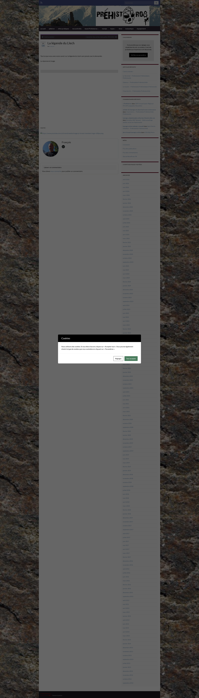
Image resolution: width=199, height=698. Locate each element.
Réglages (118, 359)
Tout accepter (131, 359)
